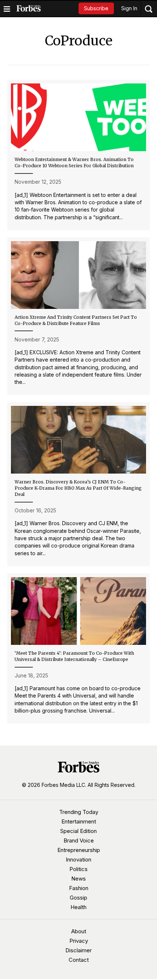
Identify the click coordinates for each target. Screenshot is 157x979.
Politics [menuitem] (78, 869)
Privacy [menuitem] (78, 940)
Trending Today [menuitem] (78, 811)
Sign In (129, 8)
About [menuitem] (78, 931)
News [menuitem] (78, 878)
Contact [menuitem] (79, 959)
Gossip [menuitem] (78, 897)
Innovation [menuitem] (78, 859)
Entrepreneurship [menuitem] (78, 850)
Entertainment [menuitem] (78, 821)
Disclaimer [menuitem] (78, 950)
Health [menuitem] (78, 907)
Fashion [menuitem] (78, 888)
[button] (96, 8)
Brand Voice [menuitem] (79, 840)
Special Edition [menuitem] (78, 830)
